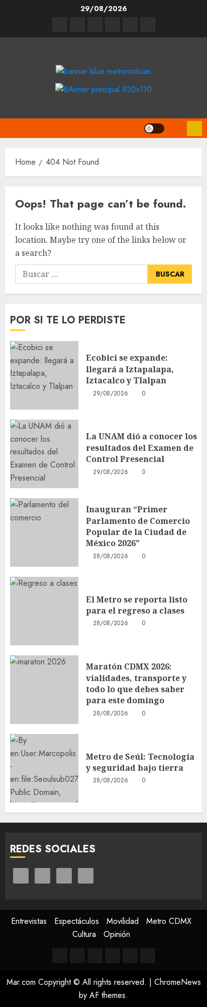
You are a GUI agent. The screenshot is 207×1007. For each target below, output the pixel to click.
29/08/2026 (111, 394)
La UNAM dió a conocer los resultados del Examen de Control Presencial (141, 447)
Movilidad (123, 921)
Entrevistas (29, 921)
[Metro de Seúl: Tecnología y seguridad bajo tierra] (44, 768)
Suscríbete (194, 128)
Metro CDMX (168, 921)
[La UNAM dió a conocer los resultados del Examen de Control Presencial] (44, 454)
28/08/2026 (111, 557)
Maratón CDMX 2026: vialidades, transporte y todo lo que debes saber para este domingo (136, 683)
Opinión (117, 934)
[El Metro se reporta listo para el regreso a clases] (44, 611)
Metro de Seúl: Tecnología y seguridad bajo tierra (140, 762)
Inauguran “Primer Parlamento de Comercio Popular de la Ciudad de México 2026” (138, 526)
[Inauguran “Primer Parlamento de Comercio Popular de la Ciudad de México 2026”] (44, 532)
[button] (175, 128)
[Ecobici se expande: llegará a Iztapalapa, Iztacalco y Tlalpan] (44, 375)
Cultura (84, 934)
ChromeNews (177, 982)
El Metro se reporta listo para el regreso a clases (136, 605)
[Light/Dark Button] (154, 128)
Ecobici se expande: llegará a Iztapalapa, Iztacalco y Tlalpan (130, 369)
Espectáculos (76, 921)
